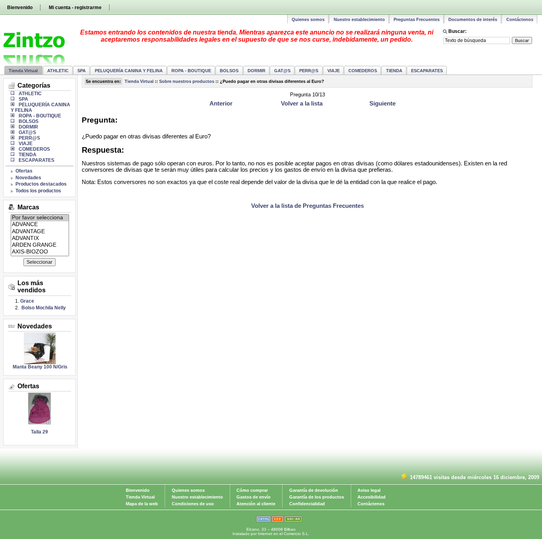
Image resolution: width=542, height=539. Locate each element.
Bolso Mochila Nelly (43, 308)
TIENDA (394, 70)
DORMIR (256, 70)
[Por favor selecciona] (40, 218)
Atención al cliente (255, 503)
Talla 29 (39, 432)
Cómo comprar (252, 490)
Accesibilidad (371, 497)
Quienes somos (308, 19)
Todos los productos (38, 191)
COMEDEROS (362, 70)
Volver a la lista (302, 103)
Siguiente (382, 103)
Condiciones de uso (193, 503)
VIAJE (333, 70)
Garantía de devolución (313, 490)
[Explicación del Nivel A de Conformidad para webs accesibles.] (293, 520)
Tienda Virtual (23, 70)
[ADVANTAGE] (40, 231)
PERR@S (308, 70)
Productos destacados (41, 184)
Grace (27, 301)
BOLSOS (229, 70)
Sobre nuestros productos (186, 81)
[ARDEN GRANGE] (40, 245)
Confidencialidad (307, 503)
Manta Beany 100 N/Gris (39, 367)
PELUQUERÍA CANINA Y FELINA (129, 70)
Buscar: (457, 31)
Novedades (28, 177)
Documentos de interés (472, 19)
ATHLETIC (58, 70)
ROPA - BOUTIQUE (191, 70)
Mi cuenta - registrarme (75, 7)
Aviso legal (369, 490)
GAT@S (282, 70)
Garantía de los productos (316, 497)
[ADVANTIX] (40, 238)
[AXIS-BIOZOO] (40, 252)
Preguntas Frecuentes (417, 19)
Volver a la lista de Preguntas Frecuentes (307, 206)
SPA (81, 70)
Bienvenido (20, 7)
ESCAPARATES (427, 70)
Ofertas (24, 171)
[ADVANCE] (40, 224)
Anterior (221, 103)
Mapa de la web (142, 503)
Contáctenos (519, 19)
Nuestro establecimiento (359, 19)
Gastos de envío (253, 497)
